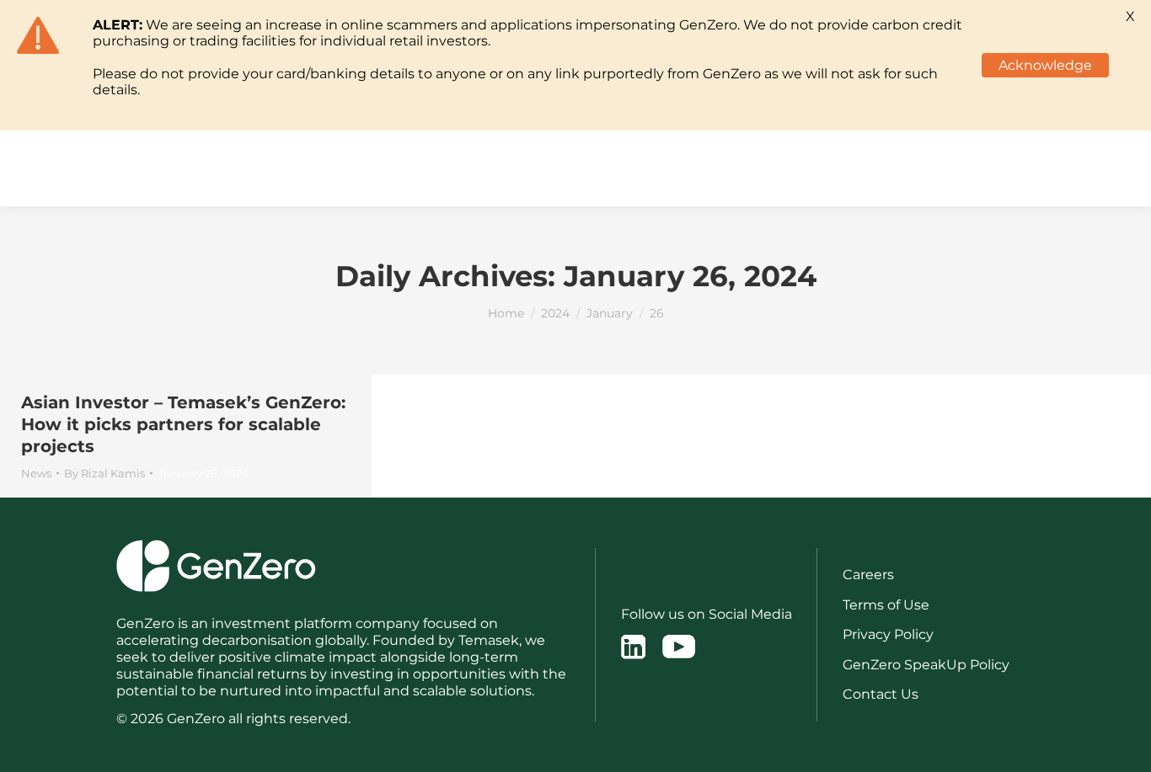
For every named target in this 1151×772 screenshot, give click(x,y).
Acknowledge (1045, 65)
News (36, 473)
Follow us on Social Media (706, 614)
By (104, 473)
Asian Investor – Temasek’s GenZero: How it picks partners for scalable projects (183, 424)
